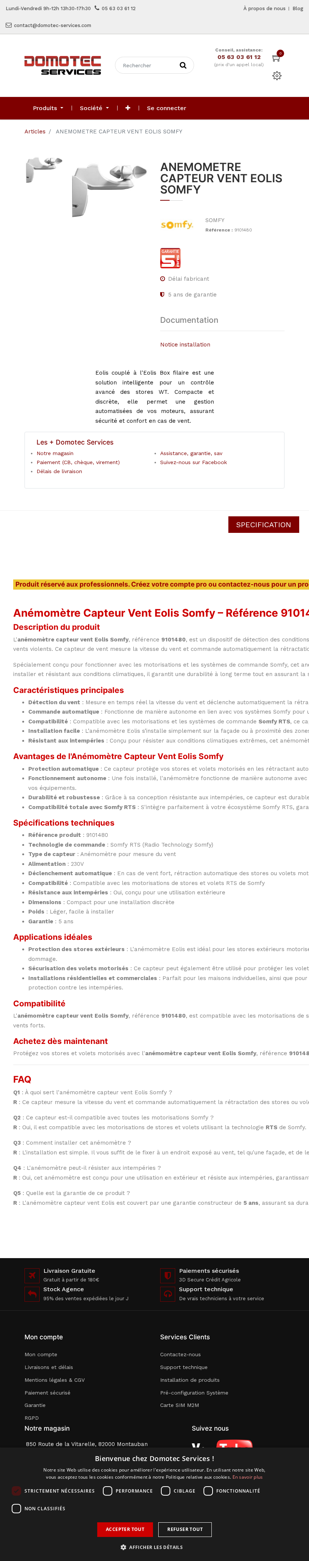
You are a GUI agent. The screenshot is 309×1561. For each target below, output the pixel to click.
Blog (297, 8)
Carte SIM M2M (179, 1405)
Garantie (35, 1405)
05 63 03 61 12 (119, 8)
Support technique (184, 1367)
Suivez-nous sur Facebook (193, 462)
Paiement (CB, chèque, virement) (78, 462)
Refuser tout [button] (185, 1529)
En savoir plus (248, 1477)
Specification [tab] (263, 524)
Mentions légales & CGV (54, 1380)
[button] (128, 108)
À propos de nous (264, 8)
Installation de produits (190, 1380)
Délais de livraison (59, 471)
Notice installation (185, 344)
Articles (35, 131)
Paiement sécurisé (47, 1393)
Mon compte (40, 1354)
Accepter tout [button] (125, 1529)
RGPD (31, 1418)
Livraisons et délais (48, 1367)
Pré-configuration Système (194, 1393)
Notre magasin (55, 453)
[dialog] (154, 1504)
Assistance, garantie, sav (191, 453)
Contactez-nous (180, 1354)
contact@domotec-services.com (52, 25)
